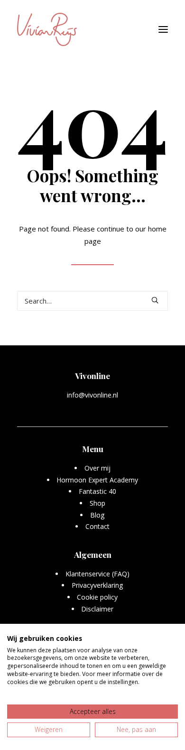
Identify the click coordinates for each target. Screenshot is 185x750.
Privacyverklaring (97, 585)
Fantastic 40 (97, 491)
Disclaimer (97, 608)
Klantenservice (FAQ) (97, 573)
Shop (97, 503)
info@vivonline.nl (92, 394)
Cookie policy (97, 597)
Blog (97, 514)
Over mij (97, 467)
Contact (97, 526)
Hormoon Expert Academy (97, 479)
